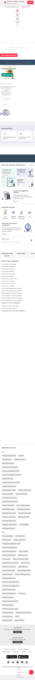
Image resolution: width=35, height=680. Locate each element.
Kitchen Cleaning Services (22, 574)
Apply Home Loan (7, 478)
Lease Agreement (7, 616)
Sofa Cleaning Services (8, 578)
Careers (13, 649)
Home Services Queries (9, 567)
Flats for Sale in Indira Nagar (8, 274)
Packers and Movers (19, 540)
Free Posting (17, 642)
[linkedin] (22, 662)
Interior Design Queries (23, 505)
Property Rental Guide (8, 555)
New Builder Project (8, 463)
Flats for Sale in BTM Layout (8, 283)
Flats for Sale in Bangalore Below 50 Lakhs (12, 291)
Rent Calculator (23, 551)
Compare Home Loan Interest (11, 482)
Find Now (17, 632)
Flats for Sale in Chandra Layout (9, 278)
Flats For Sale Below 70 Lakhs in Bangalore (12, 295)
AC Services (22, 593)
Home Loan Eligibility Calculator (11, 475)
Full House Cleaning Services (10, 586)
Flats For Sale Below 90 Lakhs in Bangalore (12, 300)
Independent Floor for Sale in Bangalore (13, 311)
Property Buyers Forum (9, 486)
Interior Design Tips (8, 505)
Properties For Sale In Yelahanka (9, 308)
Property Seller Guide (24, 490)
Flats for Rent (21, 253)
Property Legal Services (9, 455)
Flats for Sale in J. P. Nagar (8, 281)
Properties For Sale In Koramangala (10, 306)
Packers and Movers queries (10, 563)
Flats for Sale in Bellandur (8, 276)
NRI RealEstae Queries (23, 509)
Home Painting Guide (8, 570)
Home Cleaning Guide (8, 589)
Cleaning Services (7, 574)
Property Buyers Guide (9, 490)
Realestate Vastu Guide (9, 513)
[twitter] (13, 662)
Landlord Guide (22, 555)
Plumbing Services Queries (23, 612)
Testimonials (15, 652)
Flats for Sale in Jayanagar (8, 286)
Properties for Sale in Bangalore (11, 303)
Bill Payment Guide (23, 517)
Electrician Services (7, 605)
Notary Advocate (7, 620)
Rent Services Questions (9, 551)
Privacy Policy (6, 652)
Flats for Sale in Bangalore (10, 261)
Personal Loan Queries (8, 517)
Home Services (25, 563)
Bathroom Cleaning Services (10, 582)
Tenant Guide (6, 559)
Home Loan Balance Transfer (10, 471)
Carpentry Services (7, 597)
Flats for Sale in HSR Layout (8, 269)
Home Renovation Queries (10, 501)
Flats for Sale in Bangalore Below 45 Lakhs (12, 288)
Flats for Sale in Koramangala (9, 264)
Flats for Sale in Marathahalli (8, 266)
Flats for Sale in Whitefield (8, 271)
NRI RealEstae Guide (8, 509)
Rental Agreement (7, 536)
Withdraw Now (7, 75)
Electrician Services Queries (10, 609)
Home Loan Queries (21, 494)
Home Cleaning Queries (9, 593)
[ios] (23, 656)
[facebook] (8, 662)
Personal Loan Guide (25, 513)
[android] (12, 656)
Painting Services (23, 567)
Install (30, 2)
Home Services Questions (9, 547)
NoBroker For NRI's (19, 459)
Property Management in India (11, 544)
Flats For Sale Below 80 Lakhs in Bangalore (12, 298)
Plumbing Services (7, 612)
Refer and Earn (6, 540)
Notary (17, 616)
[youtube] (26, 662)
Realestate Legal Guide (9, 521)
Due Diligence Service (8, 528)
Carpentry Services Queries (10, 601)
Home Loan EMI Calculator (10, 467)
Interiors (21, 455)
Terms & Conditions (23, 649)
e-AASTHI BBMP (23, 524)
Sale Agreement (7, 459)
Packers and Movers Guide (20, 559)
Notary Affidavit (19, 620)
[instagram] (17, 662)
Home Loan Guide (7, 494)
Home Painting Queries (24, 570)
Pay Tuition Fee (20, 536)
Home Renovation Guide (9, 498)
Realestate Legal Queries (9, 524)
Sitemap (23, 652)
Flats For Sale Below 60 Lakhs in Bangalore (12, 293)
